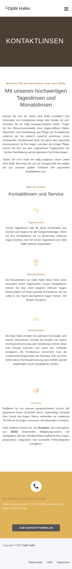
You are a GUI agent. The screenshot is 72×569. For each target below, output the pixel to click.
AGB (49, 562)
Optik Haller (28, 545)
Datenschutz (36, 562)
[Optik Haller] (17, 8)
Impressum (63, 562)
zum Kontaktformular (36, 527)
